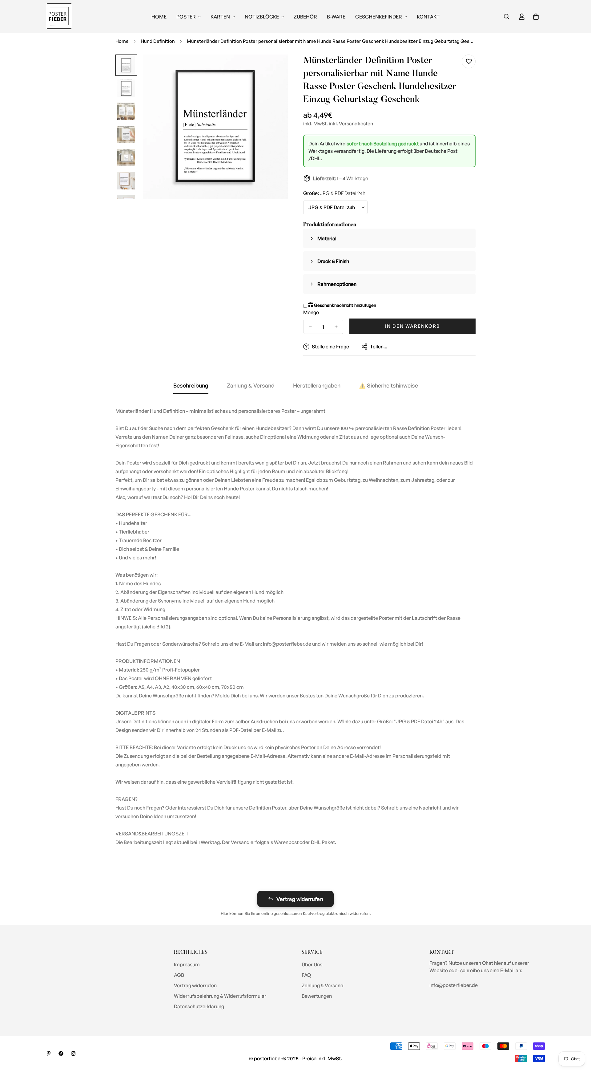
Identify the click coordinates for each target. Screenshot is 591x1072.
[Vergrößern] (275, 68)
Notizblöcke (262, 17)
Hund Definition (158, 41)
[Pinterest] (48, 1053)
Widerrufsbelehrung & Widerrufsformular (220, 996)
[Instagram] (73, 1053)
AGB (179, 975)
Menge (311, 312)
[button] (536, 17)
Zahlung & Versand (323, 985)
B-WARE (336, 17)
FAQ (306, 975)
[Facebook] (60, 1053)
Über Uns (312, 964)
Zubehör (305, 17)
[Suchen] (507, 16)
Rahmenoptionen (336, 284)
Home (159, 17)
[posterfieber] (59, 16)
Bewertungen (317, 996)
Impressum (187, 964)
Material (326, 238)
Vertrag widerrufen (299, 899)
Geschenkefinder (378, 17)
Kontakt (428, 17)
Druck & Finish (333, 261)
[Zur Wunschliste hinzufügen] (469, 61)
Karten (220, 17)
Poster (186, 17)
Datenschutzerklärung (199, 1006)
